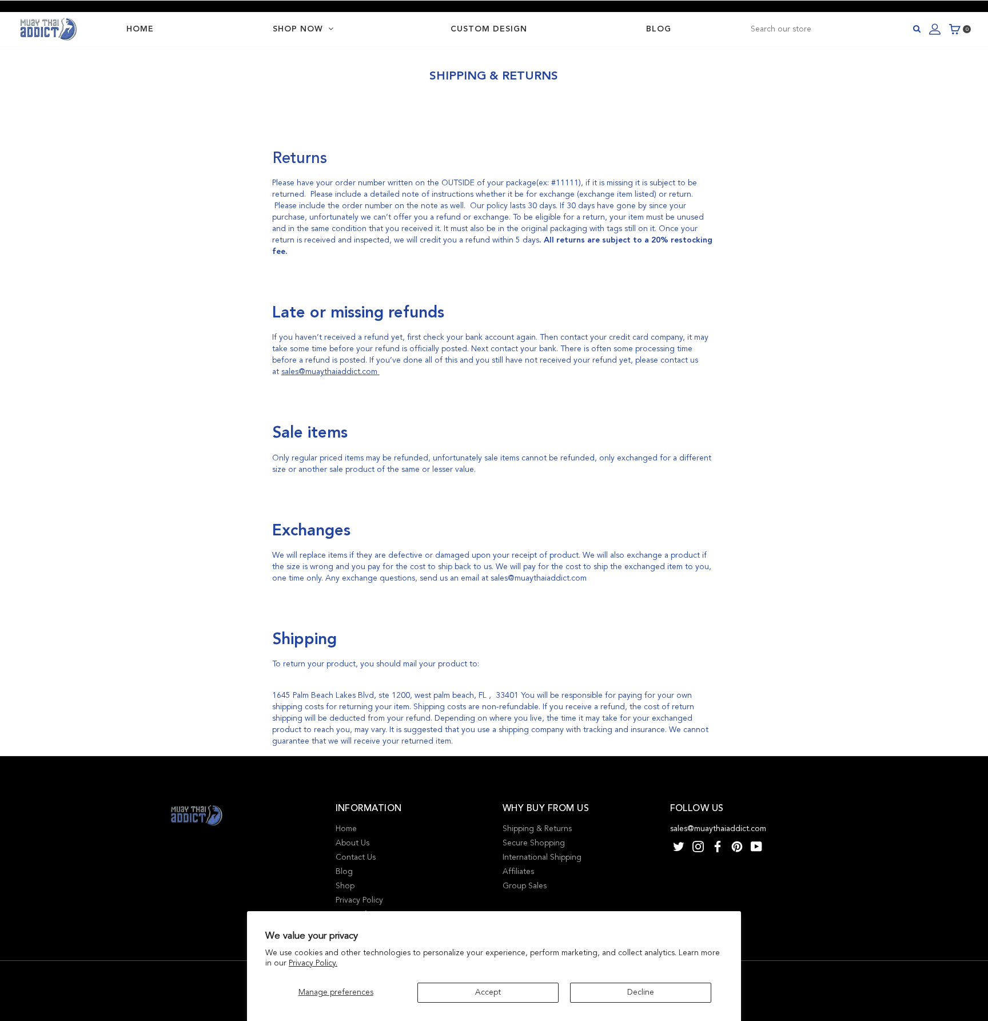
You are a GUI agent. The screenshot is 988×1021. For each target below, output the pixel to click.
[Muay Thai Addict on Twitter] (678, 846)
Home (346, 828)
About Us (352, 843)
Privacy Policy (359, 900)
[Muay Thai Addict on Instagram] (698, 846)
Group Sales (525, 886)
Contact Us (356, 857)
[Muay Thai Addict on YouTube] (756, 846)
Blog (344, 871)
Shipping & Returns (537, 828)
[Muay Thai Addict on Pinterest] (737, 846)
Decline (640, 992)
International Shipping (542, 857)
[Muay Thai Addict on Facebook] (717, 846)
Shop (345, 886)
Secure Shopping (534, 843)
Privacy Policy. (313, 963)
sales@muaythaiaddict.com (329, 371)
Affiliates (518, 871)
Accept (488, 992)
